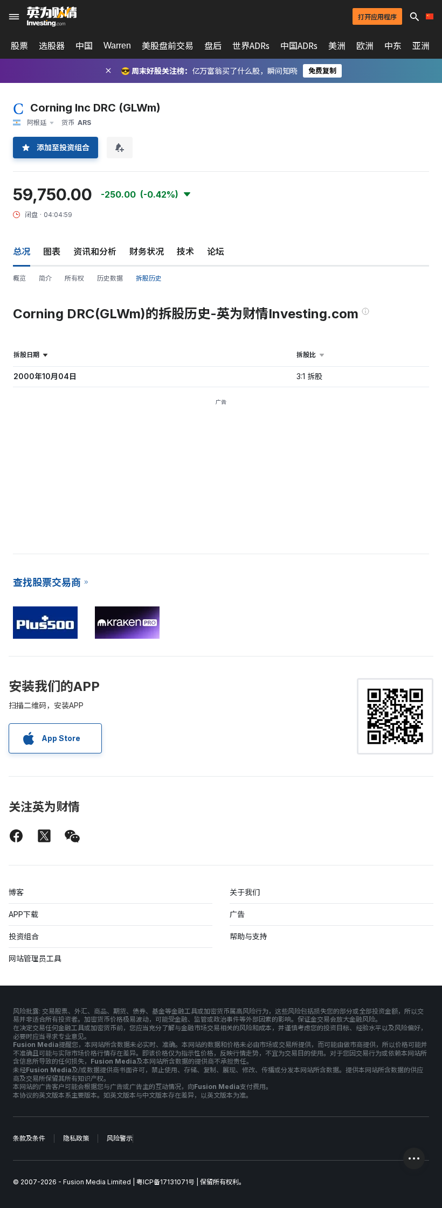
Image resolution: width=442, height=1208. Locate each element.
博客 (16, 892)
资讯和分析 (94, 251)
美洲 (337, 46)
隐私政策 (76, 1138)
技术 (185, 251)
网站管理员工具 (35, 958)
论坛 (215, 251)
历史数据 (110, 278)
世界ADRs (251, 46)
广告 (237, 914)
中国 (84, 46)
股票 (19, 46)
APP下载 (23, 914)
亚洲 (421, 46)
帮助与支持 (248, 936)
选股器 (52, 46)
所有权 (74, 278)
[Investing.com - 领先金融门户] (52, 16)
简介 (45, 278)
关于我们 (245, 892)
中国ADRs (298, 46)
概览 (19, 278)
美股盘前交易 (168, 46)
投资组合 (24, 936)
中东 (393, 46)
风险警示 (120, 1138)
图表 (51, 251)
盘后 (213, 46)
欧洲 (365, 46)
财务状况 (146, 251)
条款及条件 (29, 1138)
